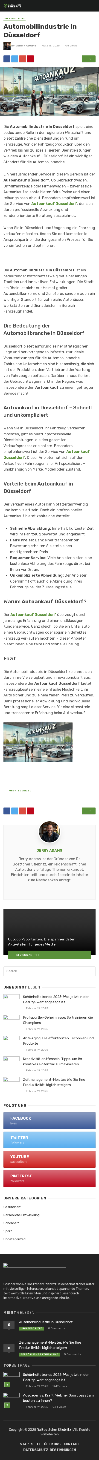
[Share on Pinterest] (30, 58)
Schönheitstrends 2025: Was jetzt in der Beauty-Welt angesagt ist (56, 999)
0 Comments (56, 1328)
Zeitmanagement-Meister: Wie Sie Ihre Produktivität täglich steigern (54, 1082)
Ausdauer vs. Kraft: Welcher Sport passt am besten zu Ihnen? (58, 1398)
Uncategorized (14, 18)
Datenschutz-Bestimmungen (49, 1450)
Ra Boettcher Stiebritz (54, 1430)
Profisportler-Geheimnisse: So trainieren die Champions (58, 1020)
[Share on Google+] (22, 58)
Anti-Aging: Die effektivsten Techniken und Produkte (58, 1041)
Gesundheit (12, 1207)
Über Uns (52, 1444)
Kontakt (71, 1444)
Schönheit (11, 1223)
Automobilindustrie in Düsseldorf (46, 1322)
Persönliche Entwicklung (21, 1215)
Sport (7, 1231)
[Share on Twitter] (14, 58)
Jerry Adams (25, 45)
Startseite (30, 1444)
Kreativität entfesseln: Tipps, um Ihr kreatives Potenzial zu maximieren (52, 1061)
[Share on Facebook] (6, 58)
